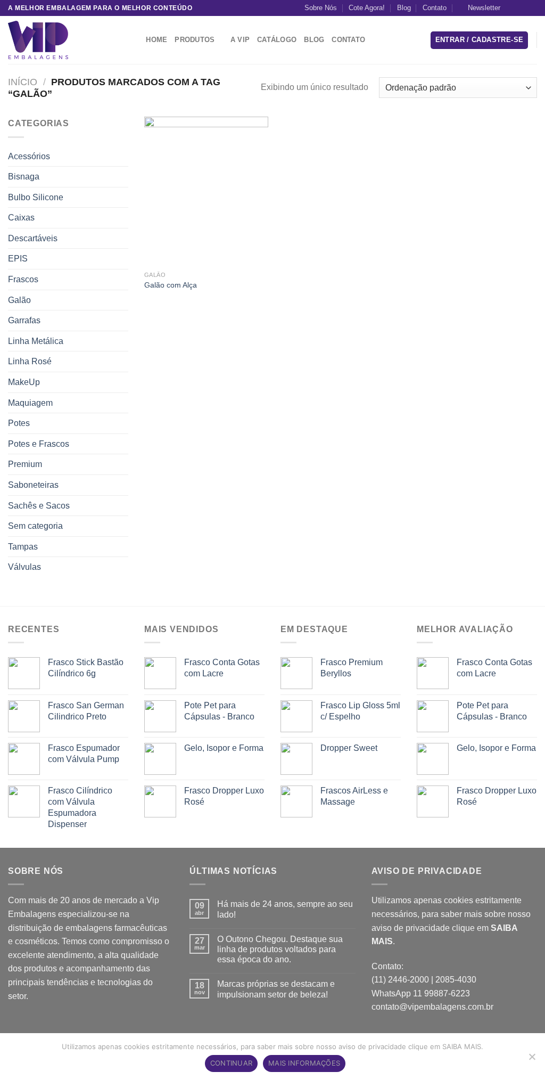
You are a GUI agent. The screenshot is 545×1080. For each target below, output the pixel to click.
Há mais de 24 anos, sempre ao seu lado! (285, 909)
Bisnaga (23, 176)
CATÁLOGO (276, 40)
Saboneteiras (33, 484)
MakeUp (24, 382)
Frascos (23, 279)
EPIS (18, 258)
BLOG (314, 40)
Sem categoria (35, 525)
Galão (19, 300)
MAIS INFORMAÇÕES (304, 1063)
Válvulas (24, 566)
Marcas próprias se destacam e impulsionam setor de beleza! (276, 989)
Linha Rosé (30, 361)
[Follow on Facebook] (511, 8)
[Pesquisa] (134, 40)
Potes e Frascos (38, 443)
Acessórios (29, 156)
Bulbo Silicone (35, 197)
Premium (25, 464)
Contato (435, 8)
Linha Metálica (35, 341)
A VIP (240, 40)
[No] (531, 1059)
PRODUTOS (194, 40)
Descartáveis (32, 238)
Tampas (23, 546)
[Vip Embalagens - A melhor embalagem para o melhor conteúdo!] (61, 40)
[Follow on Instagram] (521, 8)
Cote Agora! (367, 8)
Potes (19, 423)
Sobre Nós (320, 8)
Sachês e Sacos (39, 505)
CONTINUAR (231, 1063)
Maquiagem (30, 402)
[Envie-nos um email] (532, 8)
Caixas (21, 217)
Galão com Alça (170, 285)
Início (22, 81)
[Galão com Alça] (206, 191)
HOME (156, 40)
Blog (404, 8)
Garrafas (24, 320)
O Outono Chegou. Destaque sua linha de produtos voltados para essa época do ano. (280, 949)
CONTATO (348, 40)
